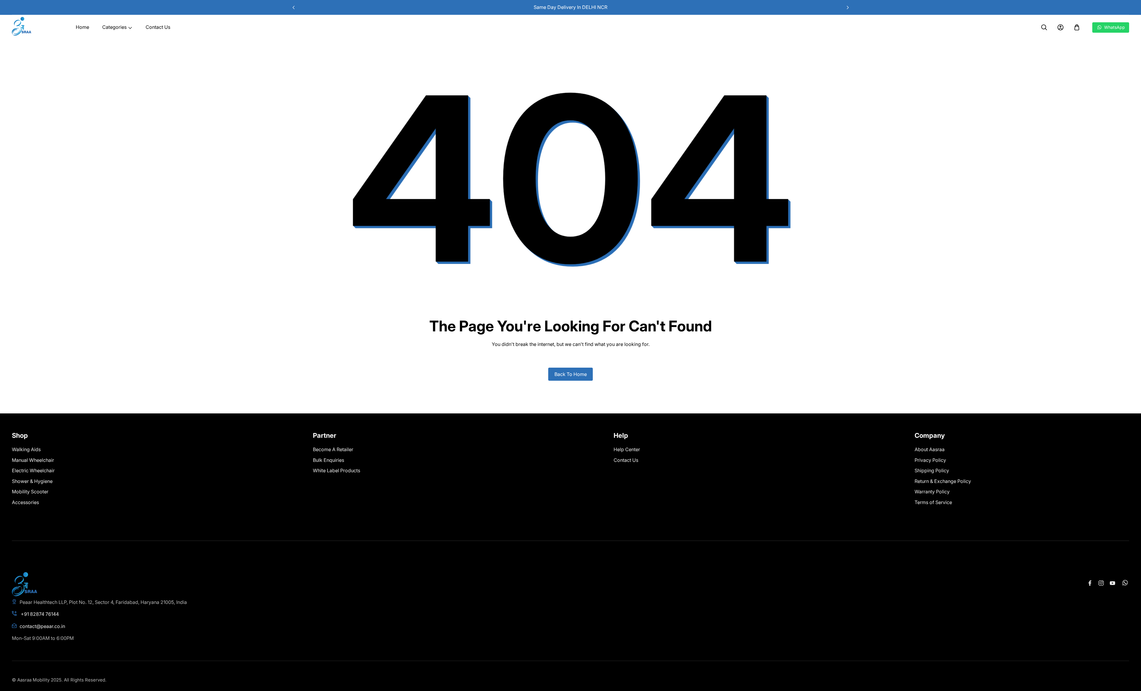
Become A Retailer (333, 449)
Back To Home (570, 374)
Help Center (627, 449)
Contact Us (626, 460)
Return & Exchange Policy (943, 481)
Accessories (25, 502)
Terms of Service (933, 502)
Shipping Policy (932, 470)
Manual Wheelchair (33, 460)
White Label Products (336, 470)
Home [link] (82, 27)
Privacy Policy (930, 460)
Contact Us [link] (158, 27)
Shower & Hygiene (32, 481)
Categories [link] (114, 27)
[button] (847, 7)
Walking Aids (26, 449)
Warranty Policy (932, 492)
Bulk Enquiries (328, 460)
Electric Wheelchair (33, 470)
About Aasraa (930, 449)
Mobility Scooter (30, 492)
